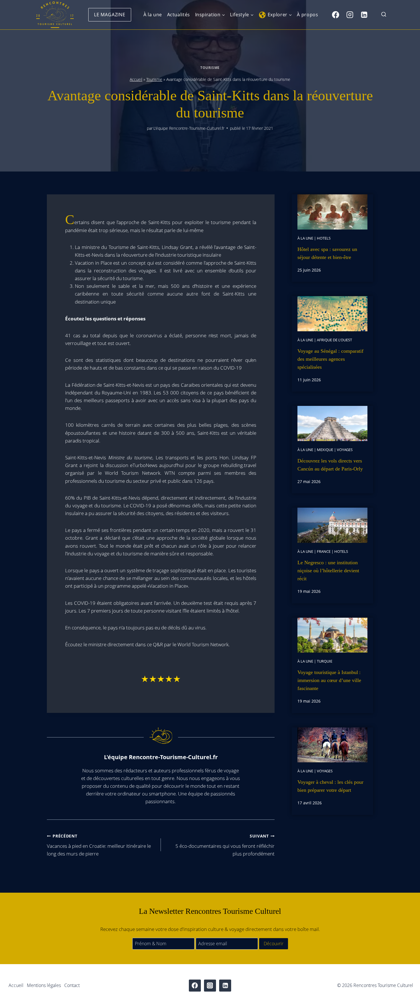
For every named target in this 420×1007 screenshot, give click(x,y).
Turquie (324, 661)
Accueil (136, 79)
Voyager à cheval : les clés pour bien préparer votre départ (330, 786)
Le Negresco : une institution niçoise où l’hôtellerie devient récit (328, 570)
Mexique (325, 449)
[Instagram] (350, 14)
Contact (72, 985)
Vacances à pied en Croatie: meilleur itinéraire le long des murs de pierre (99, 845)
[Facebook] (335, 14)
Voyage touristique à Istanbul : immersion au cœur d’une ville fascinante (329, 680)
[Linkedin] (364, 14)
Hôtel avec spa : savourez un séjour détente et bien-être (327, 253)
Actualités (178, 14)
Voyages (345, 449)
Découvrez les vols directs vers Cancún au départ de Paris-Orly (330, 465)
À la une (152, 14)
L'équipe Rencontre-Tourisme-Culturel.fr (188, 128)
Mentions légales (44, 985)
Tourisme (210, 67)
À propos (307, 14)
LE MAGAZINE (109, 14)
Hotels (324, 238)
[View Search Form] (384, 15)
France (324, 551)
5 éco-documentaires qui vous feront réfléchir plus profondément (225, 845)
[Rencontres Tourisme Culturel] (54, 15)
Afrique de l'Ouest (334, 339)
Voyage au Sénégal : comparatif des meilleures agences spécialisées (330, 359)
